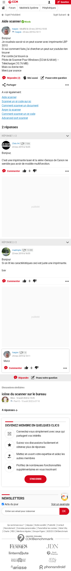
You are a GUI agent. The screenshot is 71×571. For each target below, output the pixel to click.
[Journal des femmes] (19, 546)
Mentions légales (24, 531)
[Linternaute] (19, 553)
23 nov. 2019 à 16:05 (21, 147)
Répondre (23, 377)
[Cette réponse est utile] (24, 171)
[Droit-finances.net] (52, 553)
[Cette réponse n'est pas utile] (34, 171)
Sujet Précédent (13, 14)
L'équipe (29, 525)
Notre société (40, 525)
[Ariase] (19, 567)
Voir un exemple (60, 504)
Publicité (51, 525)
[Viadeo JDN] (52, 560)
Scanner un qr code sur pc (16, 101)
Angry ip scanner (11, 109)
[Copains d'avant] (19, 560)
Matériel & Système (28, 7)
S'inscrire (35, 479)
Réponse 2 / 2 (9, 242)
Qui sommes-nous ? (15, 525)
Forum (12, 7)
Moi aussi (32, 78)
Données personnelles (26, 528)
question (65, 2)
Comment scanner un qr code (18, 113)
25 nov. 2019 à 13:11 (32, 32)
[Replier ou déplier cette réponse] (67, 136)
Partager (11, 84)
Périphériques (49, 7)
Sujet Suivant (59, 14)
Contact (60, 525)
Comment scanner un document (20, 105)
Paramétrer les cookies (47, 528)
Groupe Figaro (39, 531)
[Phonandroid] (52, 567)
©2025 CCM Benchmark (57, 531)
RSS (13, 531)
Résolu (27, 21)
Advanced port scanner (15, 118)
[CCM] (13, 2)
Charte (6, 531)
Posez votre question (56, 78)
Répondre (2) (13, 78)
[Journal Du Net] (52, 546)
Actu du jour (11, 504)
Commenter (13, 171)
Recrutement (9, 528)
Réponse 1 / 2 (9, 135)
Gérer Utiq (63, 528)
